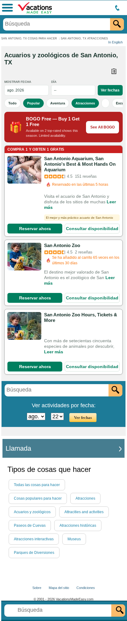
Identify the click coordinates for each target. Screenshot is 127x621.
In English (115, 42)
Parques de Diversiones (34, 552)
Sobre (36, 588)
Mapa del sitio (59, 588)
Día (53, 81)
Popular (33, 103)
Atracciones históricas (77, 525)
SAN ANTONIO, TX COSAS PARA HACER (29, 38)
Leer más (53, 351)
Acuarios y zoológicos (32, 512)
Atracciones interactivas (34, 539)
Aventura (57, 103)
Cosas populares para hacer (38, 498)
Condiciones (85, 588)
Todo (12, 103)
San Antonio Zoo (62, 245)
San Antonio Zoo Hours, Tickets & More (80, 317)
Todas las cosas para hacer (37, 485)
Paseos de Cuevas (30, 525)
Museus (74, 539)
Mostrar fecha (17, 81)
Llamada (18, 448)
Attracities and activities (84, 512)
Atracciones (85, 103)
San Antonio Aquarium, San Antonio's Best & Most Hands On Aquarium (80, 164)
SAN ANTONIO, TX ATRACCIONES (84, 38)
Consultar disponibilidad (92, 228)
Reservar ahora (35, 228)
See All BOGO (102, 127)
